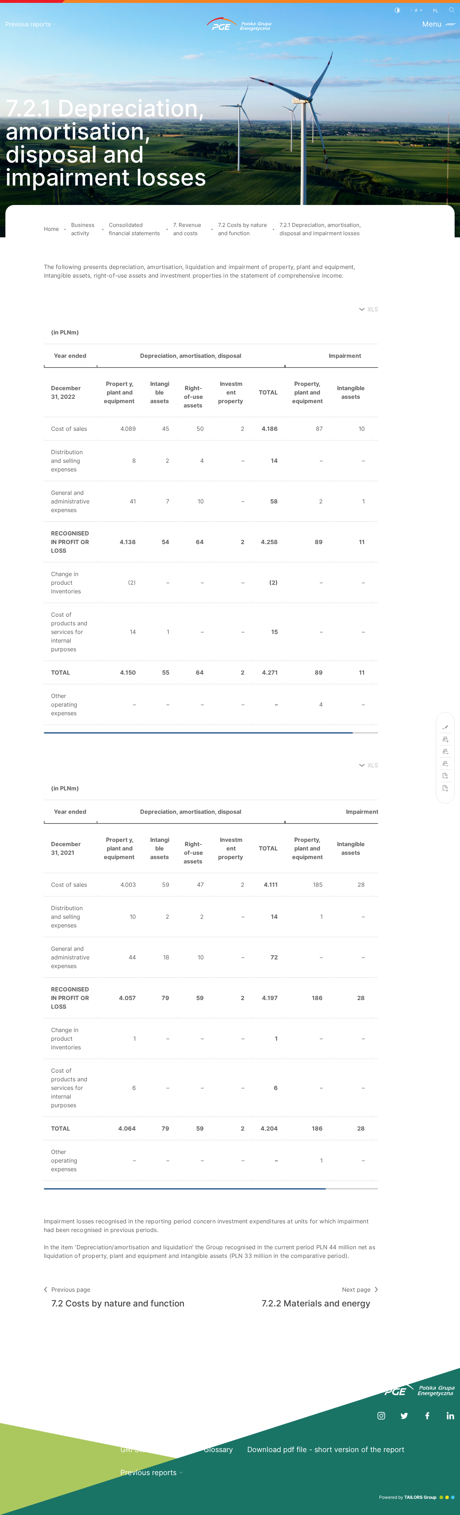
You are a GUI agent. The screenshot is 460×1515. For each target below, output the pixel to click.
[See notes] (445, 788)
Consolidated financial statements (134, 229)
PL (435, 10)
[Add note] (445, 776)
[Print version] (445, 764)
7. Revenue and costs (187, 229)
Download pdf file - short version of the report (325, 1449)
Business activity (83, 229)
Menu (432, 24)
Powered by (408, 1497)
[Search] (452, 10)
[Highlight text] (445, 727)
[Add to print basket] (445, 739)
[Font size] (416, 10)
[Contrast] (397, 10)
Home (51, 228)
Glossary (218, 1449)
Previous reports (28, 24)
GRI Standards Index (154, 1449)
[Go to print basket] (445, 751)
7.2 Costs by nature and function (242, 229)
